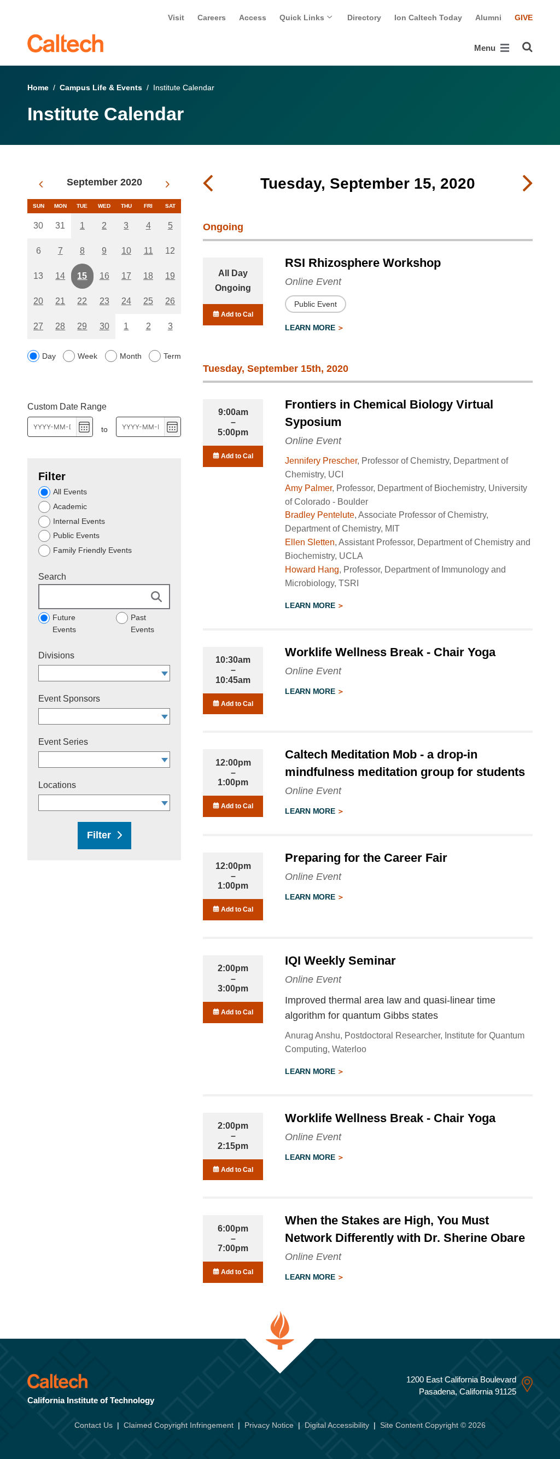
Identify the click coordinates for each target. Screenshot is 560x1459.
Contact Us (93, 1425)
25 (148, 301)
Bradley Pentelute (319, 515)
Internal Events (79, 521)
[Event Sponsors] (165, 716)
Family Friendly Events (92, 550)
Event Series (63, 741)
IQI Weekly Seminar (340, 960)
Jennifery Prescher (321, 460)
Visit (176, 17)
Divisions (56, 655)
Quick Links (302, 17)
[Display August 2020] (40, 184)
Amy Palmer (308, 488)
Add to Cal (236, 314)
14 (60, 276)
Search (52, 576)
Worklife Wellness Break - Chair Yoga (390, 652)
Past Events (142, 623)
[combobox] (99, 673)
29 (82, 326)
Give (524, 17)
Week (87, 356)
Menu (486, 47)
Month (131, 356)
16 (104, 276)
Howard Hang (312, 569)
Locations (57, 785)
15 (82, 276)
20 (38, 301)
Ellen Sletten (310, 542)
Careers (211, 17)
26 (170, 301)
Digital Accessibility (337, 1425)
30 (104, 326)
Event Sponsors (69, 698)
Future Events (64, 623)
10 (126, 250)
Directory (364, 17)
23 (104, 301)
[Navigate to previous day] (208, 183)
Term (172, 356)
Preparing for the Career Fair (366, 858)
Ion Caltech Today (428, 17)
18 (148, 276)
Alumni (488, 17)
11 (148, 250)
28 (60, 326)
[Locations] (165, 803)
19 (170, 276)
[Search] (527, 47)
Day (49, 356)
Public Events (76, 535)
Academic (70, 506)
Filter (99, 835)
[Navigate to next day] (528, 183)
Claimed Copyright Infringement (179, 1425)
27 (38, 326)
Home (38, 87)
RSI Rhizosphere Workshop (363, 263)
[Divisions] (165, 673)
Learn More (311, 327)
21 (60, 301)
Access (252, 17)
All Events (70, 491)
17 (126, 276)
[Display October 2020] (167, 184)
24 (126, 301)
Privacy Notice (269, 1425)
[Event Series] (165, 759)
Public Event (315, 304)
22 (82, 301)
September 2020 (104, 182)
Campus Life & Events (101, 87)
